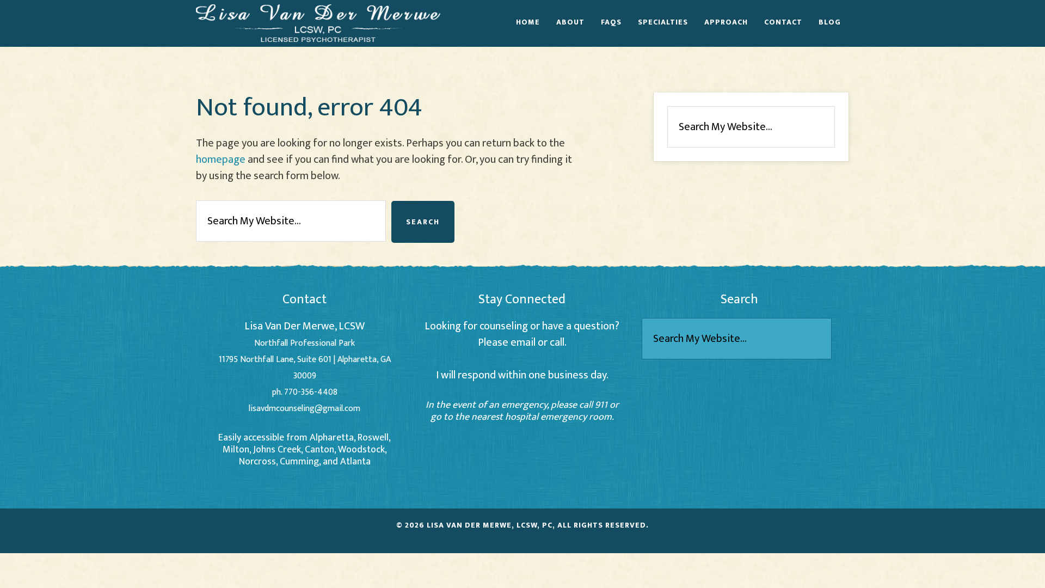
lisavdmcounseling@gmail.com (304, 408)
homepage (220, 159)
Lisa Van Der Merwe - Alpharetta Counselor (318, 23)
